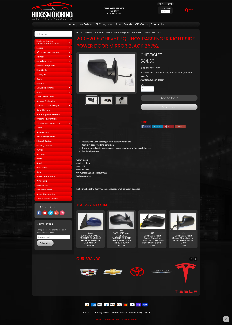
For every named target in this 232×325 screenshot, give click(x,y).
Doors (54, 92)
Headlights (54, 70)
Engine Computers (46, 65)
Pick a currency (165, 9)
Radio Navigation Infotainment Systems (54, 42)
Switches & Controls (47, 118)
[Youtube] (44, 212)
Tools (39, 127)
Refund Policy (135, 312)
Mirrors (54, 48)
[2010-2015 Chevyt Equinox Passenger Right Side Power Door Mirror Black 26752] (92, 100)
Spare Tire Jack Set (46, 194)
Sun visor (41, 154)
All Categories (104, 24)
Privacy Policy (101, 312)
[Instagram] (62, 212)
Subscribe (45, 243)
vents (39, 158)
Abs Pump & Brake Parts (48, 114)
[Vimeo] (50, 212)
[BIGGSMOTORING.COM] (52, 11)
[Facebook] (39, 212)
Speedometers (44, 189)
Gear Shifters (43, 110)
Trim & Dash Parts (45, 96)
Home (71, 24)
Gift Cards (141, 24)
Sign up (169, 4)
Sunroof (40, 149)
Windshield (42, 180)
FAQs (147, 312)
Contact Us (157, 24)
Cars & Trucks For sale (47, 198)
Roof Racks (42, 167)
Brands (128, 24)
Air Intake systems (46, 136)
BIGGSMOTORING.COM (115, 319)
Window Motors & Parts (54, 123)
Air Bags (54, 57)
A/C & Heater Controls (54, 53)
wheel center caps (46, 176)
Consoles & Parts (54, 88)
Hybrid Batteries (54, 61)
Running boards (44, 145)
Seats (39, 78)
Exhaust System (44, 141)
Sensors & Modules (54, 101)
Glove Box (41, 83)
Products (88, 32)
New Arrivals (85, 24)
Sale (118, 24)
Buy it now (169, 107)
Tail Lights (41, 74)
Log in (160, 4)
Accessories (43, 132)
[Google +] (56, 212)
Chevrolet (151, 54)
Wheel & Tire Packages (54, 106)
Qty (142, 84)
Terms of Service (119, 312)
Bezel (39, 163)
